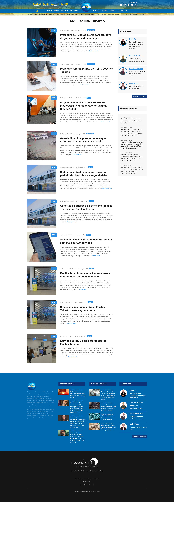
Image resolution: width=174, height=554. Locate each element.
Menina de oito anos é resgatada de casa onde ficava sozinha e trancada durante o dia (108, 428)
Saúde (91, 201)
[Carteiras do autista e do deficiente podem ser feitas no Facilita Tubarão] (41, 213)
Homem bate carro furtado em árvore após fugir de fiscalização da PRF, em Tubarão (108, 407)
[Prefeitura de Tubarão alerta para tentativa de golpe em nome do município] (41, 42)
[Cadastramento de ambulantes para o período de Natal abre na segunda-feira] (41, 179)
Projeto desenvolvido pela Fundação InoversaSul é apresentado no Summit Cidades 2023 (83, 105)
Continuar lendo (93, 51)
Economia (91, 64)
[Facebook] (128, 4)
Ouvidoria (73, 471)
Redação (79, 30)
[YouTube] (120, 4)
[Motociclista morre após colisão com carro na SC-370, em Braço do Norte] (63, 392)
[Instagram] (124, 4)
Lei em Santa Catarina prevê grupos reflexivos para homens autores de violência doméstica (98, 14)
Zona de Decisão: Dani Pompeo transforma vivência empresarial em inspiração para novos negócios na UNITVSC (132, 170)
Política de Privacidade (96, 471)
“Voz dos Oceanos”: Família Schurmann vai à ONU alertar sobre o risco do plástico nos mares (108, 395)
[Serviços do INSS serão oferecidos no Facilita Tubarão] (41, 348)
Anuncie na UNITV (79, 478)
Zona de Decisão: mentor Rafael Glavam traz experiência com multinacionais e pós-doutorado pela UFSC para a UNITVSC (132, 132)
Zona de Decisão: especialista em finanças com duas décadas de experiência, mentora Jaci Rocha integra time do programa (132, 145)
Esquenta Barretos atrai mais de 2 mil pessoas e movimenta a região (41, 14)
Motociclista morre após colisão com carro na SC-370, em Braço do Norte (131, 121)
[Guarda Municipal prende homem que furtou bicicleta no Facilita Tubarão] (41, 145)
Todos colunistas (139, 96)
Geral (89, 97)
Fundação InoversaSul (91, 466)
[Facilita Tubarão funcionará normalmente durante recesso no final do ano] (41, 280)
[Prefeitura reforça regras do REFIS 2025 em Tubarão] (41, 76)
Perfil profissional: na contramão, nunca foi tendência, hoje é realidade (138, 395)
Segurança (91, 30)
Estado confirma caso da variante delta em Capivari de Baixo (107, 418)
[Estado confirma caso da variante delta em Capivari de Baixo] (94, 416)
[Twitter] (132, 4)
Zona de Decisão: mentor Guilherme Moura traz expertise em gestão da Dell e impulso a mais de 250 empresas (131, 158)
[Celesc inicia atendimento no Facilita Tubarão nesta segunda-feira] (41, 314)
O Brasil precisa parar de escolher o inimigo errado (137, 74)
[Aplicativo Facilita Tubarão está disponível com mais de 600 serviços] (41, 247)
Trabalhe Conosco (83, 471)
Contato (97, 478)
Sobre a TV (89, 478)
